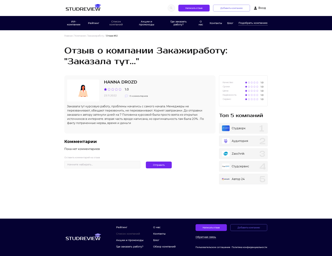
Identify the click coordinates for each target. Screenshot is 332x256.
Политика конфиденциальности (249, 247)
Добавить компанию (231, 8)
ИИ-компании (73, 23)
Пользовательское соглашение (213, 247)
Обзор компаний (164, 246)
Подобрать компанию (253, 23)
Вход (262, 8)
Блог (230, 23)
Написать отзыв (194, 8)
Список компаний (116, 23)
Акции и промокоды (146, 23)
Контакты (216, 23)
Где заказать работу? (178, 23)
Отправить (159, 165)
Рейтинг (93, 23)
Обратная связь (206, 237)
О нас (201, 23)
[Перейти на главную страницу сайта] (83, 8)
